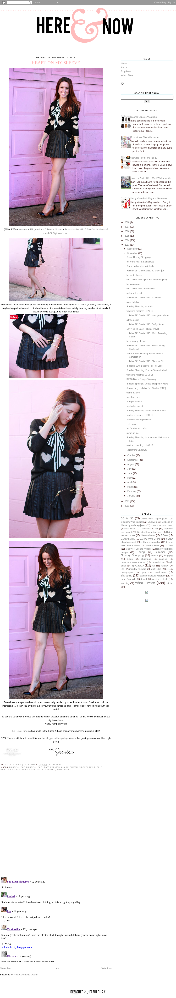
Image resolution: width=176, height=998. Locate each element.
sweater (23, 229)
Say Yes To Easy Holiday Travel (142, 329)
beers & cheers (134, 275)
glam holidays (133, 302)
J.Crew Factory (128, 539)
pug (144, 572)
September (133, 460)
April (130, 482)
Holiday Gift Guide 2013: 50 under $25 (145, 270)
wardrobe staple (160, 579)
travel (144, 579)
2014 (127, 240)
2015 (127, 236)
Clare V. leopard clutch (162, 525)
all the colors (132, 320)
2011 (127, 506)
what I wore (63, 770)
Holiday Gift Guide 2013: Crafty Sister (145, 324)
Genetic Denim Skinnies (149, 532)
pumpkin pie (132, 433)
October (131, 455)
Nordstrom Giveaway (136, 450)
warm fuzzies (133, 392)
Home (56, 968)
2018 (127, 222)
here (60, 720)
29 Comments (56, 765)
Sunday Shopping (132, 555)
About (124, 67)
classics (163, 559)
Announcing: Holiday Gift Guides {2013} (146, 388)
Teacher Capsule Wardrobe (143, 117)
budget (130, 559)
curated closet (158, 562)
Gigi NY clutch (69, 767)
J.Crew (164, 535)
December (132, 248)
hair (153, 566)
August (131, 464)
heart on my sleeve (136, 341)
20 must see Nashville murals (145, 137)
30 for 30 (127, 518)
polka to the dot (134, 293)
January (131, 495)
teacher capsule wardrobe (153, 575)
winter (170, 583)
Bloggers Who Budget (132, 522)
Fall (156, 528)
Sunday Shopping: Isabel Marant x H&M (146, 410)
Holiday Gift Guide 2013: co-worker (143, 297)
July (129, 469)
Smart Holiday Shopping (138, 257)
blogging (168, 555)
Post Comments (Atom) (25, 974)
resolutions (160, 572)
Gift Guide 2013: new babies (140, 288)
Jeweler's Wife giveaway (138, 419)
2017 (127, 227)
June (130, 473)
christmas (146, 559)
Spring (141, 552)
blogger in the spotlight (57, 738)
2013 (127, 245)
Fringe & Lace (37, 229)
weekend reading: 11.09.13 (139, 415)
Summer (160, 552)
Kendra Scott (152, 545)
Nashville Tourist (134, 406)
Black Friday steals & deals (140, 266)
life (122, 569)
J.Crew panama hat (151, 542)
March (130, 486)
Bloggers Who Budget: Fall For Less (144, 365)
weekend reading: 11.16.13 (139, 374)
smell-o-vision (133, 397)
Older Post (106, 968)
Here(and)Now (148, 535)
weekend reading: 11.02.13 (139, 445)
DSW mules (129, 529)
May (129, 478)
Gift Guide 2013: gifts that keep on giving (146, 279)
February (132, 491)
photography (127, 572)
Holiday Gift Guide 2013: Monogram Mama (147, 315)
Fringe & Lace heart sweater (43, 767)
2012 (127, 501)
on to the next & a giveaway (140, 261)
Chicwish (152, 522)
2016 (127, 231)
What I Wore (127, 75)
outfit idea (156, 569)
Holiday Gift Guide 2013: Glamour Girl (145, 361)
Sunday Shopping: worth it (139, 306)
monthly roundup (137, 569)
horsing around (133, 284)
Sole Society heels (96, 229)
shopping (126, 575)
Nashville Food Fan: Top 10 (143, 157)
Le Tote (169, 545)
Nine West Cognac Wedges (138, 549)
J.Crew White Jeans (150, 539)
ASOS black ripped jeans (154, 519)
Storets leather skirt (74, 229)
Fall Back (131, 424)
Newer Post (6, 968)
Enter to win (22, 731)
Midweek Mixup (87, 767)
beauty (154, 555)
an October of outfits (136, 428)
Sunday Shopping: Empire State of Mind (146, 370)
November (132, 253)
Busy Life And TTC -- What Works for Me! (151, 178)
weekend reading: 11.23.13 (139, 311)
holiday (164, 565)
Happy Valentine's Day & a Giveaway (148, 198)
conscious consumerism (133, 562)
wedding (125, 583)
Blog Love (126, 71)
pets (168, 569)
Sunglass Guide (134, 401)
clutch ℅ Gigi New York (55, 233)
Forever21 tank (54, 229)
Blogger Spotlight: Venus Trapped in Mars (147, 383)
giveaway (138, 565)
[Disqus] (56, 827)
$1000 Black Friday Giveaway (141, 379)
